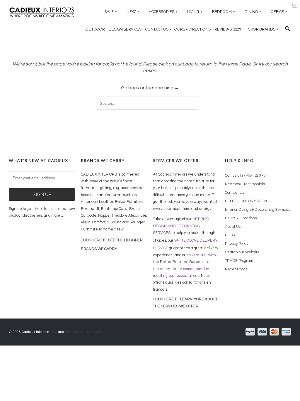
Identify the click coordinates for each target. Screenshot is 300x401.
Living (194, 11)
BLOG (230, 235)
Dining (253, 11)
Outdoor (95, 29)
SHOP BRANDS (263, 29)
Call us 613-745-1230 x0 (245, 175)
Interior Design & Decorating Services (257, 210)
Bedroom (223, 11)
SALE (110, 11)
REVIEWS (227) (227, 29)
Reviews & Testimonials (245, 184)
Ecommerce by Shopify (83, 332)
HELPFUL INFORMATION (246, 201)
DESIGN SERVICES (125, 29)
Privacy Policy (236, 244)
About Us (233, 227)
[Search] (287, 30)
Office (279, 11)
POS (54, 332)
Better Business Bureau (181, 262)
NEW (133, 11)
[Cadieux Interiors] (42, 13)
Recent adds (236, 269)
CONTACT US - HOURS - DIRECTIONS (178, 29)
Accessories (163, 11)
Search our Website (242, 252)
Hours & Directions (241, 218)
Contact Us (234, 193)
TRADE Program (239, 261)
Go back (130, 87)
